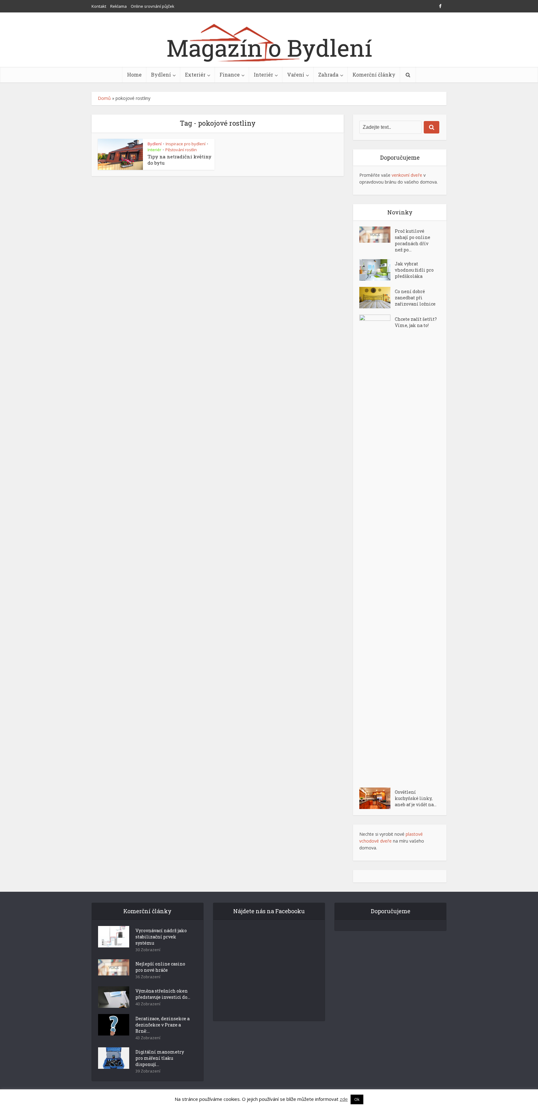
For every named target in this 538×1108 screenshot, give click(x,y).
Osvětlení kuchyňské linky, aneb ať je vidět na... (416, 798)
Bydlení (161, 74)
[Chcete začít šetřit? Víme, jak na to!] (377, 548)
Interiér (263, 74)
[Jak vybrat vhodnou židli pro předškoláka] (377, 270)
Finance (229, 74)
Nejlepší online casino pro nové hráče (160, 967)
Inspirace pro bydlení (185, 144)
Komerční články (373, 74)
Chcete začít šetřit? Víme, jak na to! (416, 322)
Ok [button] (357, 1099)
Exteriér (195, 74)
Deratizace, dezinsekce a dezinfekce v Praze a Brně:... (162, 1025)
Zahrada (328, 74)
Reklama (118, 6)
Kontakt (99, 6)
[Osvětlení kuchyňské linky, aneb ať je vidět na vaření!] (377, 798)
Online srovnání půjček (152, 6)
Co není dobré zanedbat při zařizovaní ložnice (415, 297)
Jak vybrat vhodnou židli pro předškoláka (414, 270)
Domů (104, 98)
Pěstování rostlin (181, 149)
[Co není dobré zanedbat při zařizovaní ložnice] (377, 297)
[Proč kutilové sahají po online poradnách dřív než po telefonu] (377, 235)
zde (344, 1099)
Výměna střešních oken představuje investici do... (162, 994)
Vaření (295, 74)
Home (134, 74)
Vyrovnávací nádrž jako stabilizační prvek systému (161, 937)
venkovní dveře (407, 175)
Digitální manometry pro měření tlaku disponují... (159, 1058)
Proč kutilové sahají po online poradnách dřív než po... (412, 240)
